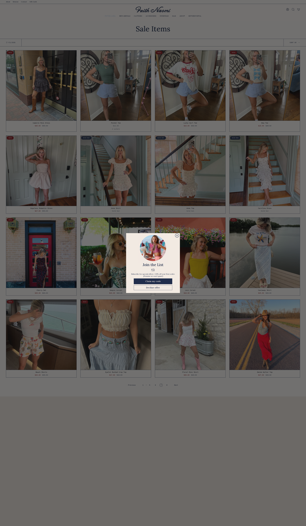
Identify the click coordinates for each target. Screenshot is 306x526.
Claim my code (153, 281)
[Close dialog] (177, 235)
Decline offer (153, 287)
